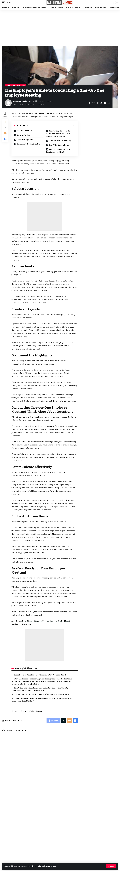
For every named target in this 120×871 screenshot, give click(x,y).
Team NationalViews (22, 101)
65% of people (45, 113)
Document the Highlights (28, 144)
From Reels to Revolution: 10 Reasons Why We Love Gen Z (40, 675)
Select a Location (24, 131)
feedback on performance (46, 417)
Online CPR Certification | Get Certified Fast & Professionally (41, 694)
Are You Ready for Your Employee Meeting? (58, 150)
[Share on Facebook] (97, 103)
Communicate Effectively (60, 140)
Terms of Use (50, 866)
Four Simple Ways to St (33, 621)
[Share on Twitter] (101, 103)
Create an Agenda (25, 140)
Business (25, 711)
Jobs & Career (36, 711)
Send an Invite (23, 135)
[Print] (108, 103)
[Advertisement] (60, 27)
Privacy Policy (35, 866)
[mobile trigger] (4, 2)
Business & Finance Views (15, 85)
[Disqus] (40, 764)
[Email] (105, 103)
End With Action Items (59, 145)
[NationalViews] (60, 2)
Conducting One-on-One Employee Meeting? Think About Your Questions (58, 133)
